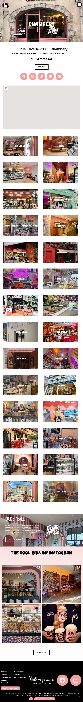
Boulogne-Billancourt (61, 199)
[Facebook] (62, 680)
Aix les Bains (21, 146)
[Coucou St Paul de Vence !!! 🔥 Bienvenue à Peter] (21, 584)
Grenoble (21, 252)
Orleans (22, 385)
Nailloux (21, 305)
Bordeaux (21, 199)
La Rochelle (61, 252)
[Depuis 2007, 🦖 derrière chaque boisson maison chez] (61, 623)
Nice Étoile (61, 332)
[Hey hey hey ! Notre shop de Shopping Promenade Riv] (61, 584)
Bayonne (61, 173)
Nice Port (21, 359)
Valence (61, 465)
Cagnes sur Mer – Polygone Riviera (22, 226)
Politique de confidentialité (44, 699)
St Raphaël (61, 438)
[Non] (79, 696)
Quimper (61, 385)
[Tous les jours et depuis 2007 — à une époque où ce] (21, 623)
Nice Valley (61, 359)
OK (31, 699)
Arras (61, 146)
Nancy (61, 305)
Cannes (61, 226)
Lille (21, 279)
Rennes (21, 412)
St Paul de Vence (22, 438)
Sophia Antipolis (61, 412)
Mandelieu (61, 279)
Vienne (21, 491)
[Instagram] (32, 76)
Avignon (22, 173)
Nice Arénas (21, 332)
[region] (41, 107)
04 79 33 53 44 (44, 59)
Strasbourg (21, 465)
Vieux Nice (61, 491)
